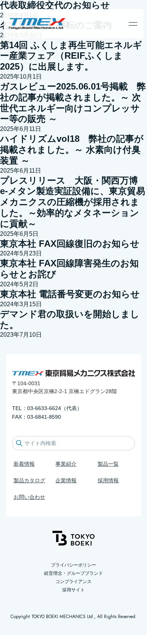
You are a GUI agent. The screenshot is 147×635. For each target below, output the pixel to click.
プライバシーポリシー (73, 565)
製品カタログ (29, 480)
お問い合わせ (29, 497)
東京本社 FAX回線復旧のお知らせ (69, 244)
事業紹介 (66, 464)
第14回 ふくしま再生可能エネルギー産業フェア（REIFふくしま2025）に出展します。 (71, 56)
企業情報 (66, 480)
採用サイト (73, 590)
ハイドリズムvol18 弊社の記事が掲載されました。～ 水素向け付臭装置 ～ (72, 150)
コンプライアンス (73, 581)
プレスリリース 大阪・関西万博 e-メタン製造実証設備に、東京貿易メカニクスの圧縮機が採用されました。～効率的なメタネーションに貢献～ (72, 202)
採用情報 (108, 480)
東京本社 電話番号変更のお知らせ (70, 294)
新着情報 (24, 464)
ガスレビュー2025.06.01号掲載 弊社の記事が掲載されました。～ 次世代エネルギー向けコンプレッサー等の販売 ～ (73, 102)
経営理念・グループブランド (73, 573)
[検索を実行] (19, 443)
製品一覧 (108, 464)
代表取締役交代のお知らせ (55, 5)
